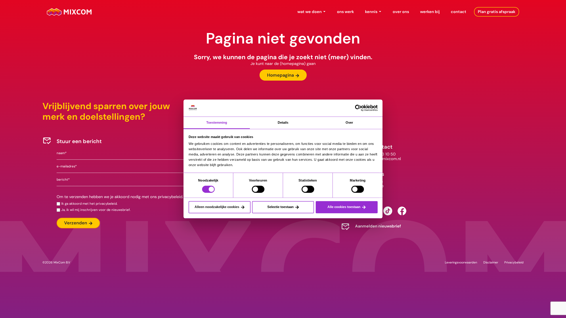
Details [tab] (283, 122)
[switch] (258, 189)
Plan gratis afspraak (496, 11)
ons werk (345, 11)
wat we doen (309, 11)
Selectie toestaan (280, 207)
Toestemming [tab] (216, 122)
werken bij (430, 11)
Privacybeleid (514, 262)
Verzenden (75, 223)
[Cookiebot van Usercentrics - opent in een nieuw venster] (358, 108)
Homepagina (280, 75)
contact (458, 11)
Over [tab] (349, 122)
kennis (371, 11)
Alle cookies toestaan (343, 207)
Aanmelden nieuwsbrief (378, 226)
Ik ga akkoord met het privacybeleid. (89, 203)
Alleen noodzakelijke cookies (217, 207)
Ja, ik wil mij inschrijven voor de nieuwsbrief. (95, 210)
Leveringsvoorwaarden (461, 262)
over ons (401, 11)
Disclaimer (490, 262)
